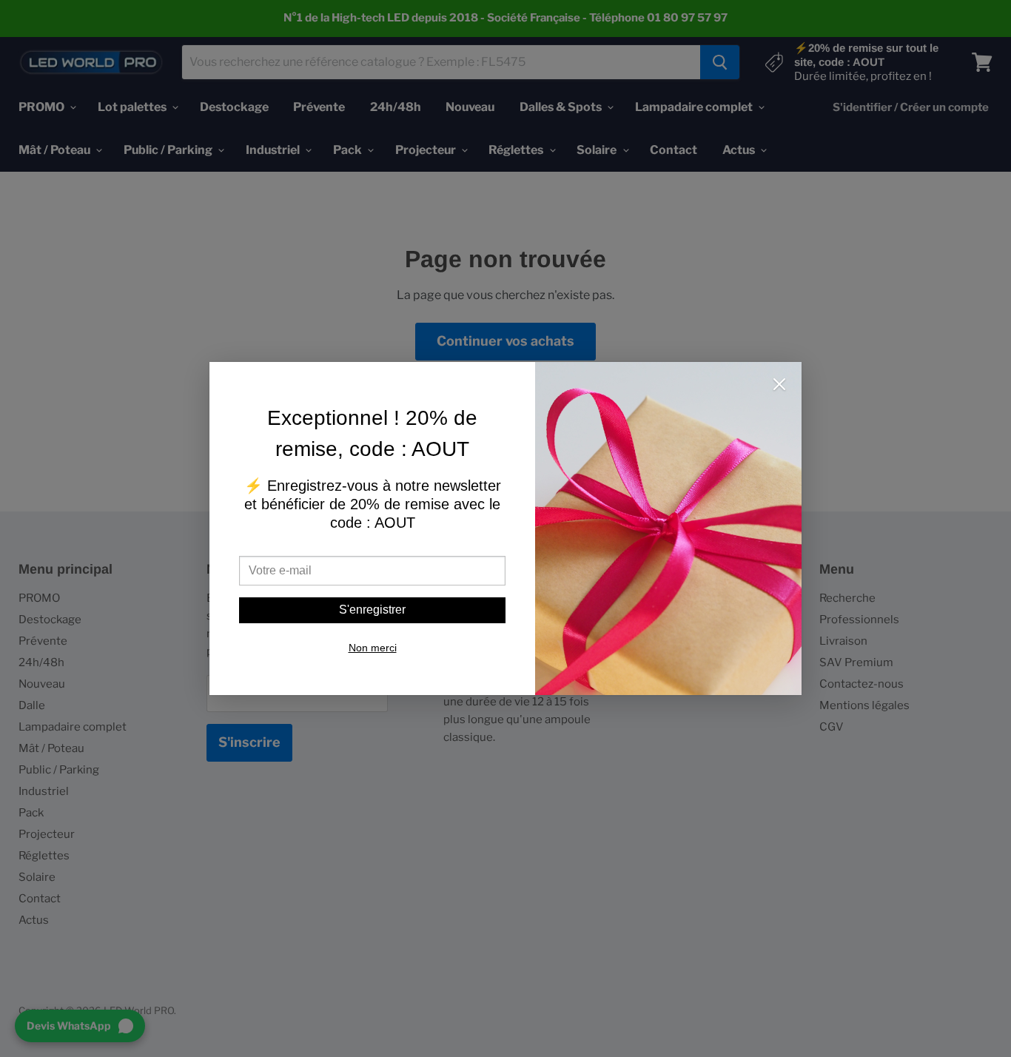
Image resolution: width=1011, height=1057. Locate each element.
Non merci (373, 648)
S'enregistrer (372, 609)
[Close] (779, 386)
